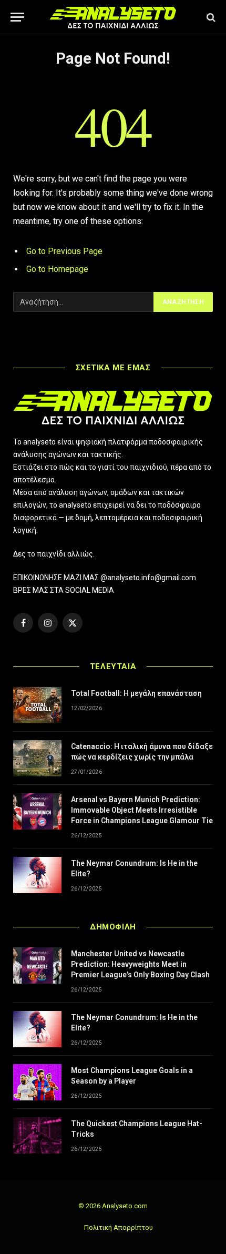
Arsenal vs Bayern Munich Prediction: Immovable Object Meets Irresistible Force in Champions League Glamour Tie (142, 810)
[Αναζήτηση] (209, 17)
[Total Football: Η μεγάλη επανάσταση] (37, 705)
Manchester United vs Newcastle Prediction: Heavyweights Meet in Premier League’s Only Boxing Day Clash (140, 964)
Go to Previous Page (64, 251)
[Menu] (17, 17)
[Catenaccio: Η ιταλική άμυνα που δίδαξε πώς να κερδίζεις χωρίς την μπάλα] (37, 758)
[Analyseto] (113, 17)
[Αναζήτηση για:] (84, 302)
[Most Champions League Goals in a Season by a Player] (37, 1082)
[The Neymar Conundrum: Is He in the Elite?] (37, 875)
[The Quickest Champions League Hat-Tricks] (37, 1135)
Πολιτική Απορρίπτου (118, 1227)
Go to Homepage (57, 269)
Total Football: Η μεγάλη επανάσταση (136, 693)
